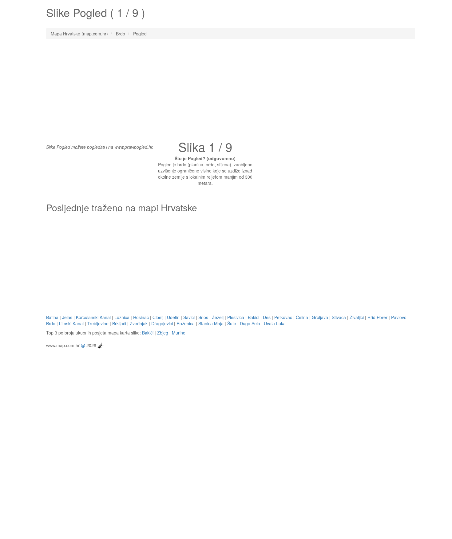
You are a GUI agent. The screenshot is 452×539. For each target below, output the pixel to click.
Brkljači (119, 323)
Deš (267, 317)
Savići (189, 317)
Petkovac (283, 317)
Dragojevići (162, 323)
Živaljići (357, 317)
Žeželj (218, 317)
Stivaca (339, 317)
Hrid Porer (377, 317)
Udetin (173, 317)
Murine (178, 333)
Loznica (121, 317)
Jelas (67, 317)
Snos (203, 317)
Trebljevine (98, 323)
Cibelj (158, 317)
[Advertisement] (226, 88)
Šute (231, 323)
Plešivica (235, 317)
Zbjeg (162, 333)
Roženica (185, 323)
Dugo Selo (250, 323)
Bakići (253, 317)
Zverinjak (139, 323)
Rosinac (141, 317)
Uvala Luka (275, 323)
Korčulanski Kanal (93, 317)
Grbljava (320, 317)
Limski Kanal (71, 323)
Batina (52, 317)
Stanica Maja (211, 323)
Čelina (302, 317)
